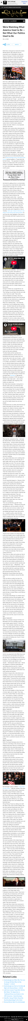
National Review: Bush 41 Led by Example (14, 1002)
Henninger (12, 375)
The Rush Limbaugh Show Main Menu (12, 7)
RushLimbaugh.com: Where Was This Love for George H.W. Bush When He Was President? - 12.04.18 (14, 982)
